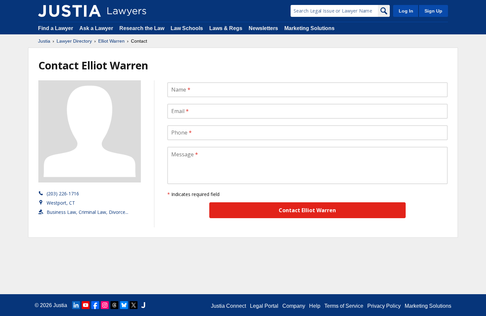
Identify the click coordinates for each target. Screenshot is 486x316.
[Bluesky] (124, 305)
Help (314, 306)
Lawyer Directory (74, 41)
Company (293, 306)
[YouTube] (86, 305)
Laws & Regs (225, 28)
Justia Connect (228, 306)
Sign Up (433, 11)
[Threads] (114, 305)
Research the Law (141, 28)
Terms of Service (343, 306)
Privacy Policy (384, 306)
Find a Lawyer (55, 28)
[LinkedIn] (76, 305)
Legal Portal (264, 306)
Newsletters (263, 28)
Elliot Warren (111, 41)
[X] (134, 305)
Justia (44, 41)
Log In (406, 11)
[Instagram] (105, 305)
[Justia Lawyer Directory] (69, 11)
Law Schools (187, 28)
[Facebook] (95, 305)
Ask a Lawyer (96, 28)
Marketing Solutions (309, 28)
